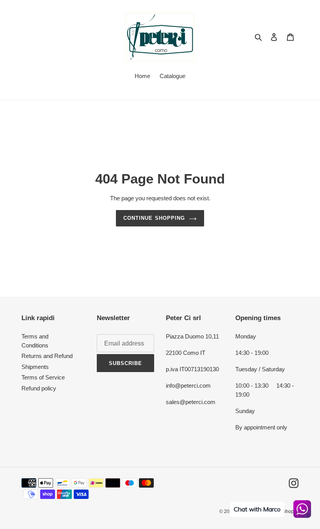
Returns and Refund (47, 356)
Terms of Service (43, 377)
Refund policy (38, 388)
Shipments (35, 366)
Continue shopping (154, 218)
